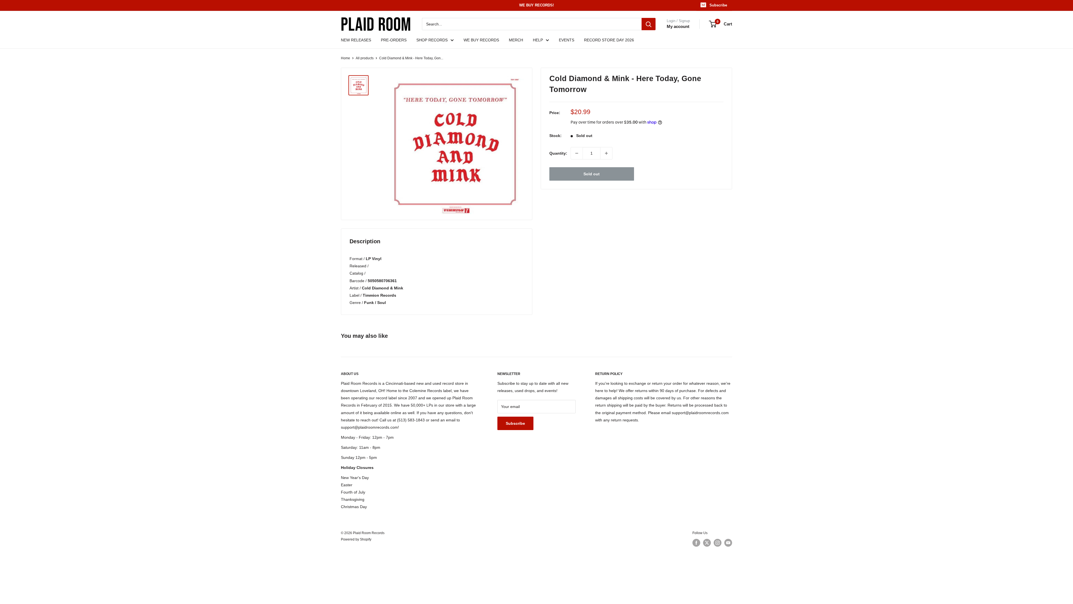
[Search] (649, 24)
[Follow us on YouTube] (728, 543)
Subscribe (718, 5)
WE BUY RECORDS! (536, 5)
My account (678, 26)
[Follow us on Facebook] (696, 543)
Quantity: (558, 153)
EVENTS (566, 40)
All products (365, 58)
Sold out (591, 174)
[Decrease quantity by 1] (577, 153)
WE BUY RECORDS (481, 40)
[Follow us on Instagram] (717, 543)
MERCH (516, 40)
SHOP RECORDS (432, 40)
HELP (538, 40)
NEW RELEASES (356, 40)
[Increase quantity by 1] (606, 153)
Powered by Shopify (356, 539)
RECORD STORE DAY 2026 (609, 40)
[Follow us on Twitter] (707, 543)
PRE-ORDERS (394, 40)
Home (345, 58)
